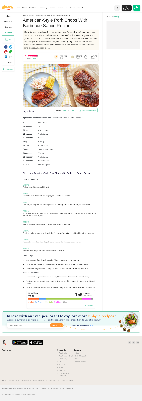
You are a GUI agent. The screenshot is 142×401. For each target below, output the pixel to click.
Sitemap (52, 380)
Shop (66, 8)
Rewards (60, 8)
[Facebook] (129, 342)
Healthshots (70, 388)
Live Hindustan (34, 388)
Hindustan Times (20, 388)
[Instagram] (137, 342)
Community (43, 8)
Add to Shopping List (89, 110)
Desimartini (54, 388)
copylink (9, 62)
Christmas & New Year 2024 (65, 374)
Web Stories (33, 8)
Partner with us (80, 362)
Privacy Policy (14, 380)
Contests (52, 8)
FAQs (77, 359)
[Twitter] (133, 342)
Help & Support (80, 356)
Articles (24, 8)
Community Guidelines (65, 380)
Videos (72, 8)
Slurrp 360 (62, 364)
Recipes (31, 15)
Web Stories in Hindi (66, 356)
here (91, 325)
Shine (62, 388)
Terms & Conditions (40, 380)
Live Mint (44, 388)
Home (18, 8)
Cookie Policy (26, 380)
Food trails (62, 370)
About (77, 353)
